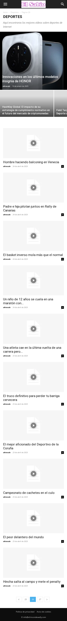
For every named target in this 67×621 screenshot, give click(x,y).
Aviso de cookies (44, 611)
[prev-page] (19, 599)
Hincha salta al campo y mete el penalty (31, 582)
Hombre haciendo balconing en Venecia (31, 162)
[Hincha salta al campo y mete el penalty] (33, 563)
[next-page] (47, 599)
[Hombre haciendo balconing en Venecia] (33, 143)
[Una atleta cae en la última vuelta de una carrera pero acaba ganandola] (33, 329)
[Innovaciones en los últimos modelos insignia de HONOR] (33, 61)
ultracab (6, 86)
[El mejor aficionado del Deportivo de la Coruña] (33, 425)
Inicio (5, 12)
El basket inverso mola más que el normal (33, 255)
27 (40, 599)
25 (26, 599)
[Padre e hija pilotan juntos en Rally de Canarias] (33, 188)
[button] (5, 4)
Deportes (15, 12)
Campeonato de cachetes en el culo (29, 493)
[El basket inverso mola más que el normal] (33, 236)
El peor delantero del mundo (23, 537)
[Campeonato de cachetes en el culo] (33, 474)
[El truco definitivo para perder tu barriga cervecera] (33, 377)
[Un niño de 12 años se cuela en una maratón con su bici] (33, 280)
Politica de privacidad (25, 611)
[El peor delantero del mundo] (33, 518)
